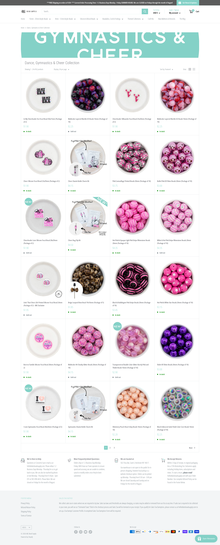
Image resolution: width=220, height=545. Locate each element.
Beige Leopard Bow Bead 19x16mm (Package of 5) (86, 302)
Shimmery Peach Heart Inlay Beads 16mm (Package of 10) (132, 428)
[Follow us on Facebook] (76, 532)
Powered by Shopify (27, 537)
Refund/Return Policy (28, 507)
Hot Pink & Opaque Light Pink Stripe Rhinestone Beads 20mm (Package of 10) (131, 241)
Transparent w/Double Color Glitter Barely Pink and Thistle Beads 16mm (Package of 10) (131, 366)
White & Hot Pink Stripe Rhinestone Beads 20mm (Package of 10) (174, 241)
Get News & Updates (190, 2)
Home (23, 18)
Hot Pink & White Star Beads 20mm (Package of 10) (175, 302)
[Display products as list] (194, 69)
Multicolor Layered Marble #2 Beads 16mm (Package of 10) (176, 120)
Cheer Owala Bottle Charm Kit (78, 181)
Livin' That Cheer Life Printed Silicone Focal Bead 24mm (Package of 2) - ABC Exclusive (43, 304)
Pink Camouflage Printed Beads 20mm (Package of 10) (132, 181)
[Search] (145, 11)
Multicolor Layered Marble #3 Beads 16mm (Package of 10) (87, 120)
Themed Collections (134, 18)
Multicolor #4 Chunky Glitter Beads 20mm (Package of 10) (87, 366)
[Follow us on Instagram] (80, 532)
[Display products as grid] (190, 69)
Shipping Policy (26, 511)
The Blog (182, 18)
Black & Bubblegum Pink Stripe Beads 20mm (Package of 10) (131, 304)
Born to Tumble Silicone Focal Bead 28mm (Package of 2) (43, 366)
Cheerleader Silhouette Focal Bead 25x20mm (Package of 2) (132, 120)
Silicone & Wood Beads (87, 18)
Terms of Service (26, 515)
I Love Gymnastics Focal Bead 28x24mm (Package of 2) (43, 427)
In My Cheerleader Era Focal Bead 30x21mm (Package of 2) (43, 120)
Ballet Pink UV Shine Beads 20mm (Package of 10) (174, 181)
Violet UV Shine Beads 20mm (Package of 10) (173, 364)
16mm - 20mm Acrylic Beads (38, 18)
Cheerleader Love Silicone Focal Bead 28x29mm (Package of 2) (40, 241)
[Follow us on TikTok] (90, 532)
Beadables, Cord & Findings (111, 18)
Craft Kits (151, 18)
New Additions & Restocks (166, 18)
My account (173, 12)
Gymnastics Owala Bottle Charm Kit (80, 427)
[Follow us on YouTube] (85, 532)
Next (190, 448)
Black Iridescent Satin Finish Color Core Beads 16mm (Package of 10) (175, 428)
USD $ (24, 527)
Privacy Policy (25, 503)
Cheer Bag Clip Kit (74, 240)
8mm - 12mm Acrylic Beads (64, 18)
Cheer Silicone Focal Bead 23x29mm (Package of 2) (42, 181)
